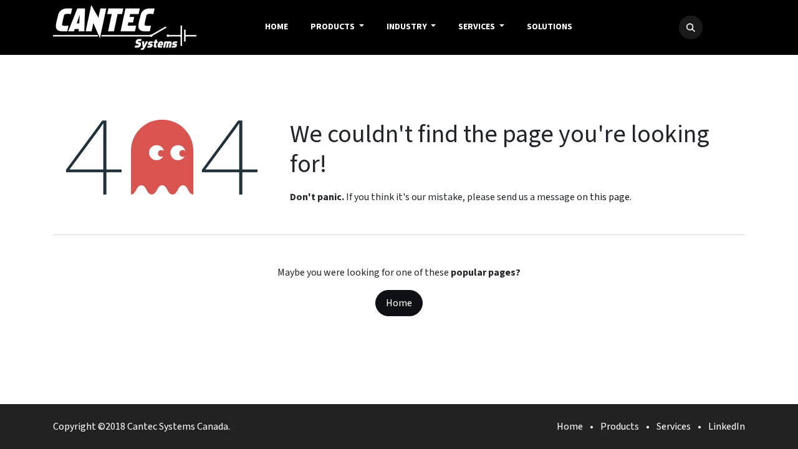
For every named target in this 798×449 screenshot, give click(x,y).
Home (399, 303)
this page (610, 197)
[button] (691, 27)
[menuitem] (276, 27)
